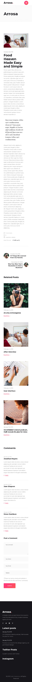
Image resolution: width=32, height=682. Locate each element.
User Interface (9, 391)
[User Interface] (16, 373)
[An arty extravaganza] (16, 295)
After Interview (10, 352)
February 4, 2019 (8, 310)
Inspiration (8, 237)
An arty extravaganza (12, 313)
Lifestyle (13, 237)
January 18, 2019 (8, 427)
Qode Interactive (15, 676)
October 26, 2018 (8, 52)
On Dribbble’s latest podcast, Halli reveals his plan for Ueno (16, 431)
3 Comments (9, 233)
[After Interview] (16, 334)
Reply (6, 475)
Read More (6, 315)
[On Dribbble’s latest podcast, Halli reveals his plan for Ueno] (16, 412)
